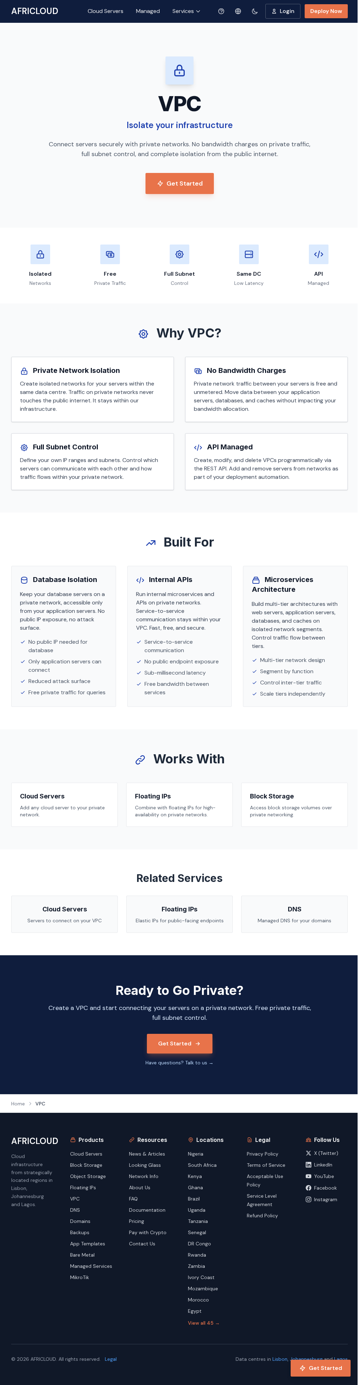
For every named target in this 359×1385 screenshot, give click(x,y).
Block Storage (86, 1165)
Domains (80, 1221)
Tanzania (198, 1221)
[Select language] (238, 11)
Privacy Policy (262, 1154)
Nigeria (195, 1154)
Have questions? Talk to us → (179, 1062)
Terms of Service (266, 1165)
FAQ (133, 1199)
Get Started (185, 183)
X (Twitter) (326, 1153)
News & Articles (147, 1154)
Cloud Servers (105, 11)
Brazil (194, 1199)
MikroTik (79, 1277)
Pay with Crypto (148, 1232)
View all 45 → (204, 1323)
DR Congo (199, 1243)
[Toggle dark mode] (255, 11)
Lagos (341, 1359)
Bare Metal (82, 1255)
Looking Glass (145, 1165)
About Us (139, 1187)
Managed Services (91, 1266)
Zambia (196, 1266)
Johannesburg (306, 1359)
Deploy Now (326, 11)
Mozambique (203, 1288)
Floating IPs (83, 1187)
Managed (148, 11)
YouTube (324, 1176)
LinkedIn (323, 1165)
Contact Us (142, 1243)
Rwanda (197, 1255)
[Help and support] (221, 11)
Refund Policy (262, 1215)
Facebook (325, 1188)
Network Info (143, 1176)
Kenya (195, 1176)
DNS (75, 1210)
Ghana (195, 1187)
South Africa (202, 1165)
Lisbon (279, 1359)
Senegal (197, 1232)
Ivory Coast (201, 1277)
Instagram (325, 1199)
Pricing (136, 1221)
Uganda (196, 1210)
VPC (75, 1199)
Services (183, 11)
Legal (111, 1359)
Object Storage (88, 1176)
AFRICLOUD (34, 11)
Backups (79, 1232)
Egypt (195, 1311)
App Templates (87, 1243)
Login (287, 11)
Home (18, 1103)
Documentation (147, 1210)
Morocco (198, 1300)
